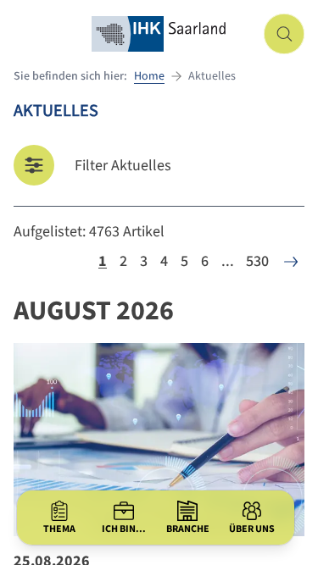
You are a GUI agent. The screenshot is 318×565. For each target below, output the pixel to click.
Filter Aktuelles (123, 165)
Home (149, 76)
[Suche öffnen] (284, 34)
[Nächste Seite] (290, 262)
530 (257, 261)
